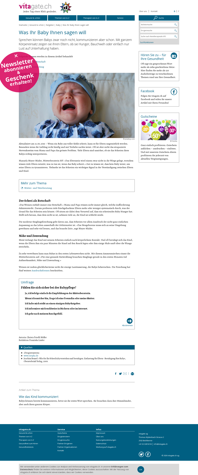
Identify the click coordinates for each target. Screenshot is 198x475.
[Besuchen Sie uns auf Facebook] (148, 454)
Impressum (100, 433)
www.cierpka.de (31, 355)
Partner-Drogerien (65, 443)
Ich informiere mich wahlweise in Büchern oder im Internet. (56, 308)
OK (140, 469)
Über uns (143, 11)
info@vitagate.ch (161, 444)
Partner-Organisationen (67, 447)
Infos (98, 429)
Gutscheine (62, 433)
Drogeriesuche (64, 440)
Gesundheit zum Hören (28, 443)
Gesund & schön (25, 433)
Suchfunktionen (147, 42)
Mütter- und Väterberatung (38, 188)
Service (61, 429)
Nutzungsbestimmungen (106, 440)
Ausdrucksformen (41, 270)
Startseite (23, 25)
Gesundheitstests (26, 447)
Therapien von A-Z (26, 440)
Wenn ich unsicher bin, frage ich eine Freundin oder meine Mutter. (60, 298)
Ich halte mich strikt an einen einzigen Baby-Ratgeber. (53, 303)
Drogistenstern (64, 436)
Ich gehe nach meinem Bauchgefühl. (44, 313)
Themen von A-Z (25, 436)
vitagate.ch (25, 429)
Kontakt (154, 11)
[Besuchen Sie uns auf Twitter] (141, 454)
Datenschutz (101, 443)
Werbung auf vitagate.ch (106, 447)
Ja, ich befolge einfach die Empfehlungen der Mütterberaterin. (58, 293)
